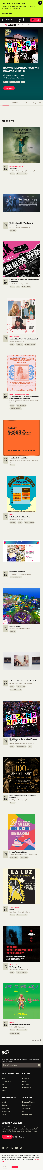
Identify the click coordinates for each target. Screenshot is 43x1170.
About (4, 1102)
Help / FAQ (5, 1108)
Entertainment (6, 1081)
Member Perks (27, 1114)
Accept (15, 1167)
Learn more (9, 88)
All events (6, 103)
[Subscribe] (39, 1065)
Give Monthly (19, 1137)
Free (23, 82)
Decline (5, 1167)
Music (6, 82)
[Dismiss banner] (40, 3)
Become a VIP (26, 1105)
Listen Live (9, 20)
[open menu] (3, 20)
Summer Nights (14, 82)
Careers (4, 1105)
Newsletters (6, 1111)
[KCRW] (5, 1054)
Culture (4, 1087)
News (3, 1078)
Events (4, 1090)
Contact (4, 1114)
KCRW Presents (17, 103)
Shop (24, 1111)
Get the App (7, 14)
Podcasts (25, 1084)
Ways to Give (26, 1108)
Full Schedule (26, 1087)
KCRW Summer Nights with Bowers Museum (21, 70)
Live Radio (25, 1078)
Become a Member (28, 1102)
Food (3, 1084)
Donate (37, 20)
